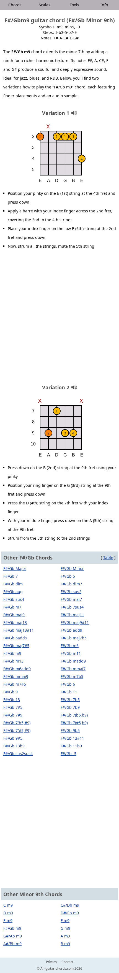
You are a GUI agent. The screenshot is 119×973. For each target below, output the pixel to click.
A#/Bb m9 (12, 943)
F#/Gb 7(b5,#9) (16, 722)
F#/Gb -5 (68, 753)
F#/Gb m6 (70, 645)
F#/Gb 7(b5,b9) (74, 715)
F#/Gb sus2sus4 (18, 753)
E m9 (7, 920)
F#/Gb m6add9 (17, 668)
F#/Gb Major (14, 568)
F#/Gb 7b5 (70, 699)
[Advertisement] (59, 319)
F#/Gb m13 (13, 661)
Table (108, 557)
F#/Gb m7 (12, 607)
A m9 (65, 936)
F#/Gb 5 (68, 576)
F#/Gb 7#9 (12, 715)
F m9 (65, 920)
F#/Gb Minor (72, 568)
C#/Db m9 (70, 905)
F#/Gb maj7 (71, 599)
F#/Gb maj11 (72, 614)
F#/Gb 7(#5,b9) (74, 722)
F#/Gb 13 (11, 699)
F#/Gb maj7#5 (16, 645)
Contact (67, 962)
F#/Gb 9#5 (12, 738)
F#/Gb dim (13, 583)
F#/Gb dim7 (71, 583)
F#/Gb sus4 (13, 599)
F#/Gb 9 (10, 691)
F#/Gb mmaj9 (15, 676)
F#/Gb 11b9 (71, 745)
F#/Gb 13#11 (72, 738)
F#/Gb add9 (71, 630)
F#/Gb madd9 (73, 661)
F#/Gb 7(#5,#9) (16, 730)
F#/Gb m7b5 (72, 676)
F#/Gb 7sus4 (72, 607)
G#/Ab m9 (12, 936)
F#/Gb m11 (71, 653)
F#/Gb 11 (69, 691)
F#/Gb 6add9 (15, 637)
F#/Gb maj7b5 (74, 637)
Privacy (51, 962)
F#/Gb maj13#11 (18, 630)
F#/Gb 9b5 (70, 730)
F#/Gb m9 (12, 653)
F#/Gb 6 (68, 684)
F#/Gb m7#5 (14, 684)
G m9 (65, 928)
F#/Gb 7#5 (12, 707)
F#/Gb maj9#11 (75, 622)
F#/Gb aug (13, 591)
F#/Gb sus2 (71, 591)
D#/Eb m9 (70, 912)
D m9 (8, 912)
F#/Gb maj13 (15, 622)
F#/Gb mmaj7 (73, 668)
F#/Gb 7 (10, 576)
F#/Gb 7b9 (70, 707)
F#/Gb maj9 (14, 614)
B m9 (65, 943)
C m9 (8, 905)
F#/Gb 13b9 (14, 745)
